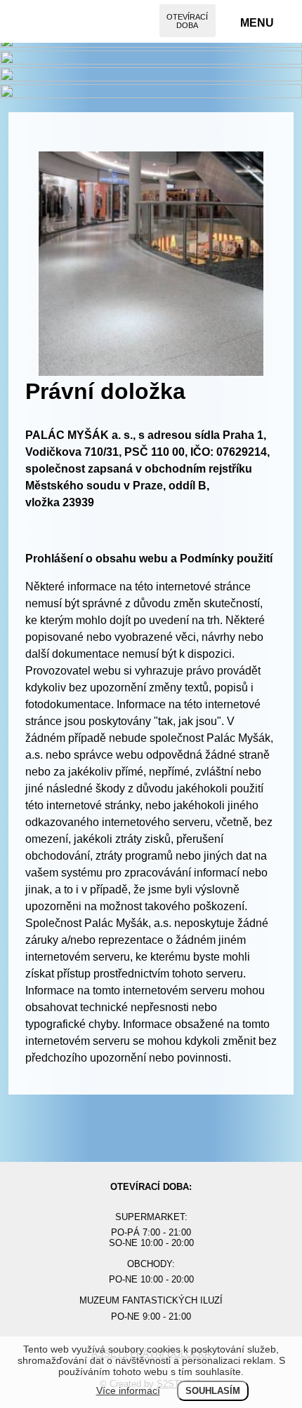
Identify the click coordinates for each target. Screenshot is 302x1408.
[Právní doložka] (151, 372)
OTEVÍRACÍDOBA (187, 21)
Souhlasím (212, 1391)
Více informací (128, 1390)
